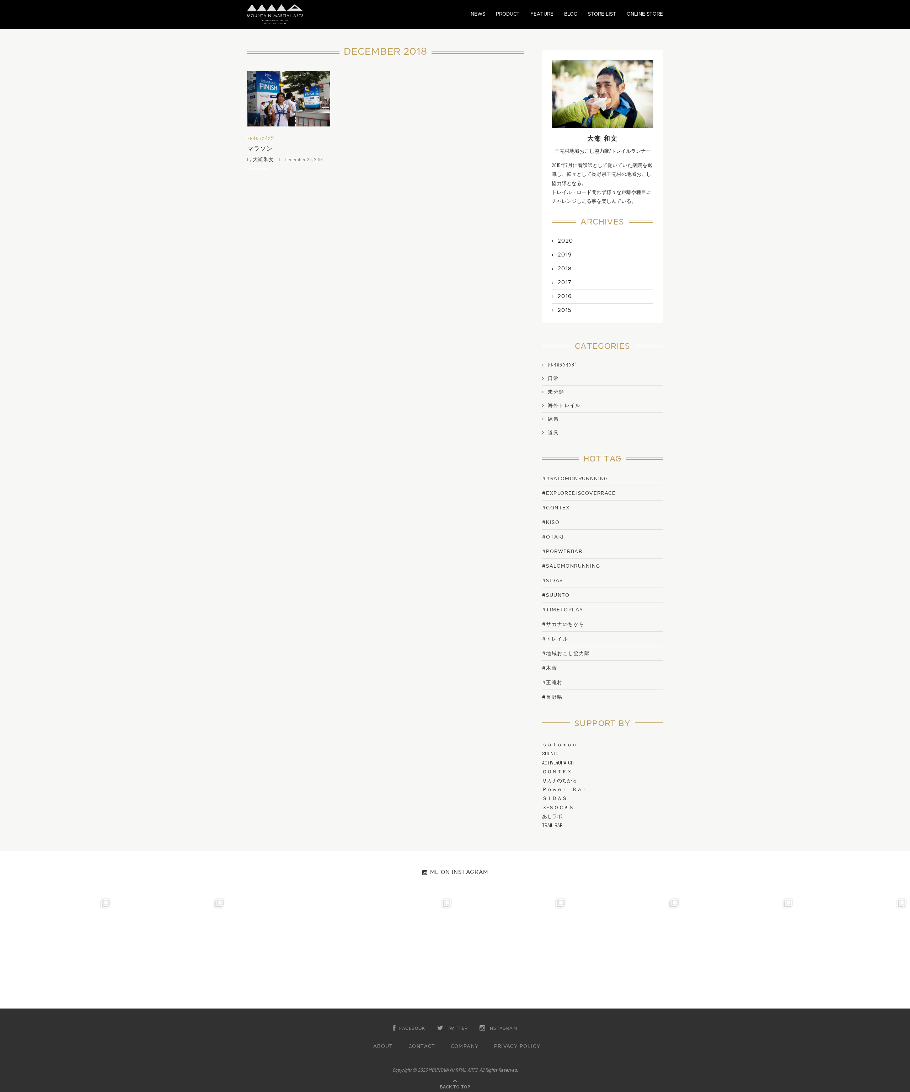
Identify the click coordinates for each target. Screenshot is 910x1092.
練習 (553, 419)
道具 (553, 432)
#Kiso (551, 522)
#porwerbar (562, 551)
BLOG (570, 14)
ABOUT (383, 1046)
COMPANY (465, 1046)
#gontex (556, 508)
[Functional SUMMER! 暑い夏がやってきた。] (853, 952)
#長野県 (552, 697)
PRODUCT (508, 14)
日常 (553, 378)
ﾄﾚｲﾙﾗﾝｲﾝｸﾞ (261, 138)
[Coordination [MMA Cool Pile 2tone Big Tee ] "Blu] (57, 952)
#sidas (552, 581)
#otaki (553, 537)
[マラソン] (288, 98)
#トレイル (555, 639)
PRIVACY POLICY (517, 1046)
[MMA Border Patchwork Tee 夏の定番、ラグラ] (739, 952)
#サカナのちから (563, 624)
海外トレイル (564, 405)
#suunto (556, 595)
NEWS (478, 14)
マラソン (260, 148)
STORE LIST (602, 14)
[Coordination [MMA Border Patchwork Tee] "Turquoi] (171, 952)
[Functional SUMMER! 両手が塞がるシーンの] (512, 952)
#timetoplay (562, 610)
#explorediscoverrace (579, 493)
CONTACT (421, 1046)
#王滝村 (552, 683)
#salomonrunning (571, 566)
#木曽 (549, 668)
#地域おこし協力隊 (566, 653)
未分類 (556, 392)
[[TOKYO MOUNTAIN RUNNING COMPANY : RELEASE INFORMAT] (284, 952)
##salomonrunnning (575, 479)
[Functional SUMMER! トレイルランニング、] (398, 952)
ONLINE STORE (645, 14)
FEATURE (541, 14)
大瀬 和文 (263, 159)
